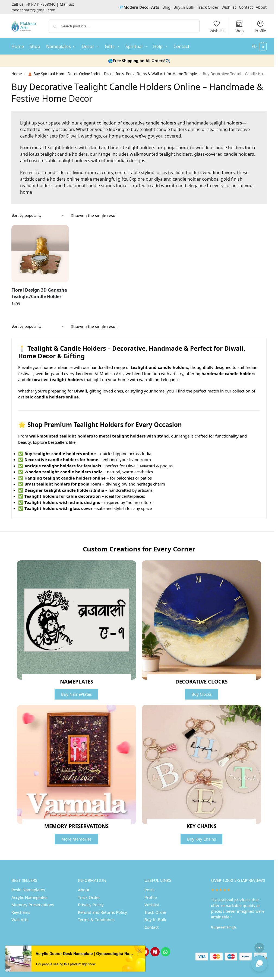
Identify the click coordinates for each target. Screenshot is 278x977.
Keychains (20, 912)
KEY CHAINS (201, 826)
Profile (260, 30)
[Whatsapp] (165, 951)
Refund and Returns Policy (102, 912)
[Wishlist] (61, 233)
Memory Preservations (32, 904)
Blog (166, 7)
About (261, 7)
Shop (239, 30)
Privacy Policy (91, 904)
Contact (246, 7)
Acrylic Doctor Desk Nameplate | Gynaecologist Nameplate (86, 953)
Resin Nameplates (28, 889)
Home (16, 73)
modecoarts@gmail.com (33, 9)
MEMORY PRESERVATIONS (76, 826)
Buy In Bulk (183, 7)
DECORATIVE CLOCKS (201, 681)
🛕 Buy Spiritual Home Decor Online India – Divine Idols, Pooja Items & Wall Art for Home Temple (112, 73)
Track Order (208, 7)
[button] (259, 46)
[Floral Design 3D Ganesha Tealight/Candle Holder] (40, 253)
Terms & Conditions (96, 919)
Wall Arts (19, 919)
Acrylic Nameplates (29, 897)
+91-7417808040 (40, 4)
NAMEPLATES (76, 681)
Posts (149, 889)
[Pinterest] (155, 951)
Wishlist (229, 7)
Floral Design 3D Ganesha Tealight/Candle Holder (39, 293)
